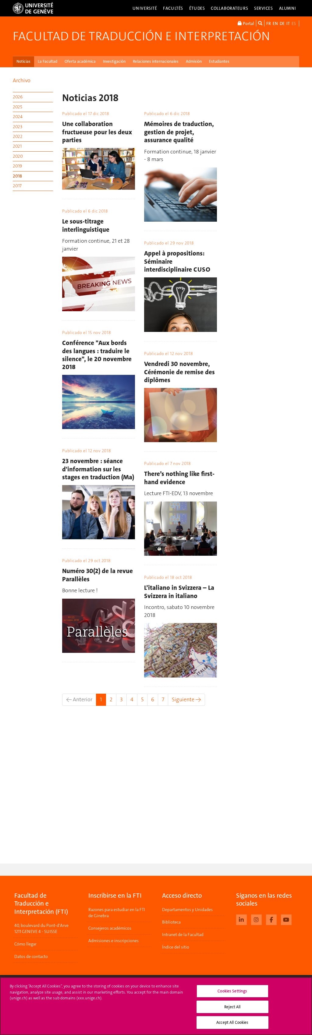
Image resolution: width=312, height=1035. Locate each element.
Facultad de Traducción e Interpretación (141, 36)
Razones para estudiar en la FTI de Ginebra (116, 912)
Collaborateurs (229, 8)
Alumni (287, 8)
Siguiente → (186, 699)
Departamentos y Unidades (187, 909)
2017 (17, 186)
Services (263, 8)
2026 (18, 97)
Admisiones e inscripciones (113, 940)
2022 (18, 136)
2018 (17, 176)
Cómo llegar (25, 944)
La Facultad (47, 61)
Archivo (21, 80)
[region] (156, 1006)
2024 (18, 117)
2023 (17, 127)
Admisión (194, 61)
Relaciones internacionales (156, 61)
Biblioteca (171, 922)
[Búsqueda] (260, 23)
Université (145, 8)
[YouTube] (286, 919)
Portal (248, 23)
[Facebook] (271, 919)
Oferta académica (80, 61)
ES (294, 23)
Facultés (173, 8)
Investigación (114, 61)
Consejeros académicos (109, 928)
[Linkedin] (241, 919)
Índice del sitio (175, 947)
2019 (17, 166)
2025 (17, 107)
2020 (18, 156)
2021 (17, 146)
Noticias (23, 61)
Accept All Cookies (232, 1022)
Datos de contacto (31, 956)
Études (197, 8)
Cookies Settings (232, 991)
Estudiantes (219, 61)
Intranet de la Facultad (183, 934)
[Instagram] (256, 919)
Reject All (232, 1006)
